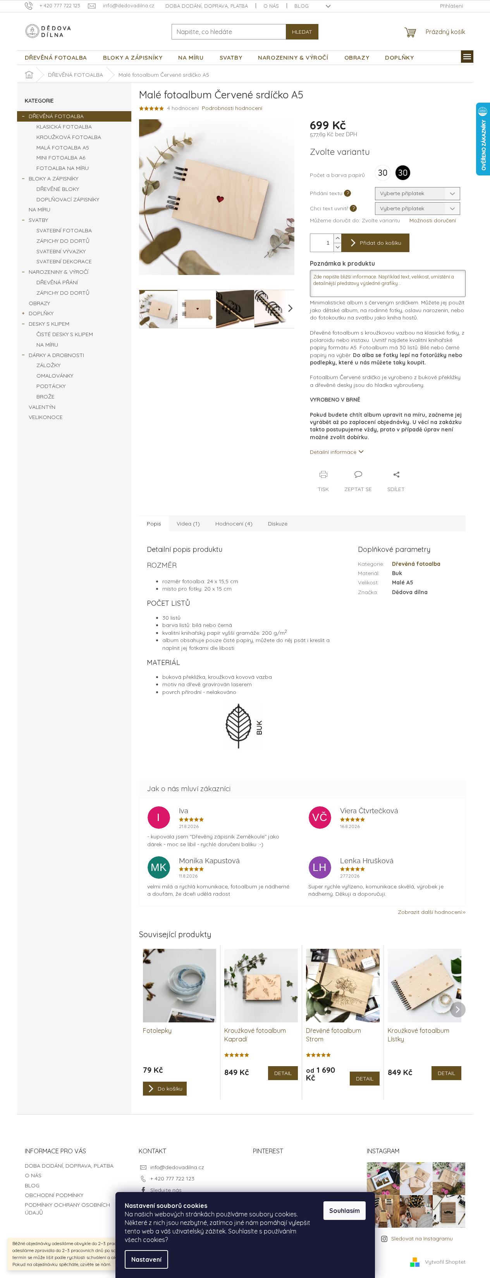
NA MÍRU (39, 209)
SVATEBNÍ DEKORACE (64, 261)
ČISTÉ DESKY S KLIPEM (64, 334)
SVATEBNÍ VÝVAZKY (61, 251)
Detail (283, 1073)
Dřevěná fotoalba (416, 563)
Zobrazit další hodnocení (430, 912)
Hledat (302, 31)
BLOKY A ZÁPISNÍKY (53, 178)
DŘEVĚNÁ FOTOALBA (56, 116)
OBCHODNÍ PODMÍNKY (54, 1195)
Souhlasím (344, 1210)
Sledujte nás (166, 1190)
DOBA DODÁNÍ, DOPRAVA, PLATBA (206, 6)
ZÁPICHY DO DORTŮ (62, 240)
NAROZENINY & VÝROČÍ (58, 271)
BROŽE (45, 396)
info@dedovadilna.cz (177, 1167)
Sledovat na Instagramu (422, 1238)
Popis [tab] (154, 523)
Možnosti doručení (432, 220)
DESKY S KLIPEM (49, 323)
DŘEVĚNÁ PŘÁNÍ (57, 282)
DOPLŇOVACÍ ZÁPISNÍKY (67, 199)
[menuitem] (56, 58)
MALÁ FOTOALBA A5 (62, 147)
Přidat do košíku (380, 242)
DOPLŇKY (41, 313)
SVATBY (38, 219)
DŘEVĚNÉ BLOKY (57, 189)
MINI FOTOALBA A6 (60, 157)
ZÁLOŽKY (48, 365)
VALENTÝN (42, 407)
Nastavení (146, 1259)
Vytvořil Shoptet (445, 1261)
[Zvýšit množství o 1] (337, 238)
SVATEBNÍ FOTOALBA (64, 230)
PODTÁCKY (50, 386)
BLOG (301, 6)
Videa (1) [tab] (188, 523)
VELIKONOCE (46, 417)
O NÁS (271, 6)
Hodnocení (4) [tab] (234, 523)
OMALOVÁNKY (54, 375)
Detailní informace (333, 451)
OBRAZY (39, 303)
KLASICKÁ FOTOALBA (64, 126)
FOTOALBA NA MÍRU (62, 168)
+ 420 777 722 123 (172, 1178)
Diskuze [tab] (277, 523)
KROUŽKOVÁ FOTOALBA (68, 137)
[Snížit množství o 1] (337, 247)
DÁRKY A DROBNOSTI (56, 355)
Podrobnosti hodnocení (232, 108)
